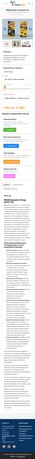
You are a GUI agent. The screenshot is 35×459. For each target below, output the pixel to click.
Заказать (10, 176)
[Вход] (32, 3)
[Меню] (3, 4)
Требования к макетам (10, 189)
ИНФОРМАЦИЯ (23, 423)
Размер (5, 75)
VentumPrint (21, 456)
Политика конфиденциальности (26, 434)
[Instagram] (9, 446)
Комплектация (8, 94)
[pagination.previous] (4, 29)
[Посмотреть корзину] (29, 3)
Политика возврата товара (25, 439)
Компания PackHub (25, 426)
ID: (5, 71)
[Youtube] (14, 446)
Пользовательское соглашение (25, 430)
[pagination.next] (30, 29)
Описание (6, 184)
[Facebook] (4, 446)
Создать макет (12, 146)
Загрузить (11, 129)
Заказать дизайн (13, 161)
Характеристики (18, 184)
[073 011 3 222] (6, 3)
